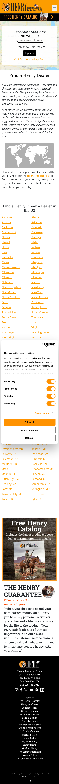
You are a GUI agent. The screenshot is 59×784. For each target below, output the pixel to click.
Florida (6, 237)
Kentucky (7, 257)
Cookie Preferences (30, 731)
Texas (5, 322)
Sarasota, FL (9, 489)
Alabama (7, 217)
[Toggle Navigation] (54, 8)
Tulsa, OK (7, 499)
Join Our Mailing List (29, 727)
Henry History (29, 741)
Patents (30, 697)
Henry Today (29, 738)
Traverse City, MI (11, 494)
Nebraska (7, 282)
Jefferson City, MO (12, 449)
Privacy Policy (29, 754)
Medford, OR (9, 464)
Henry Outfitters (29, 704)
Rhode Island (9, 312)
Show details (42, 413)
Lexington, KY (10, 459)
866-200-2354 (32, 681)
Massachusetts (11, 267)
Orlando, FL (8, 474)
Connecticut (9, 232)
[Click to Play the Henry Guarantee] (48, 592)
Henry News (29, 744)
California (7, 227)
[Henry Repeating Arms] (22, 6)
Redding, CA (9, 484)
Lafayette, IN (9, 454)
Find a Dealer (29, 717)
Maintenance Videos (30, 724)
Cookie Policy (29, 734)
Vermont (7, 327)
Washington (9, 332)
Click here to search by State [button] (29, 59)
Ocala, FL (7, 469)
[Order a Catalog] (29, 549)
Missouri (7, 277)
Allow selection (29, 430)
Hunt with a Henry (29, 714)
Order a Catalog (29, 710)
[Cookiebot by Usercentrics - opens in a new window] (42, 345)
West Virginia (9, 337)
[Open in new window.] (17, 690)
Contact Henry (29, 707)
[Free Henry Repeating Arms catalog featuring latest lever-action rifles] (29, 16)
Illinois (5, 247)
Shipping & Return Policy (29, 758)
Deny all (29, 438)
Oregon (6, 307)
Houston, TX (9, 444)
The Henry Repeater (29, 700)
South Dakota (10, 317)
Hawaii (6, 242)
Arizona (6, 222)
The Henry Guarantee (29, 751)
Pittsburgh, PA (10, 479)
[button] (53, 8)
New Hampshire (11, 287)
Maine (5, 262)
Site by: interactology (29, 776)
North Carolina (11, 297)
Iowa (4, 252)
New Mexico (9, 292)
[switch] (50, 388)
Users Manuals (30, 721)
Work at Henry (29, 748)
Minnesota (8, 272)
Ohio (5, 302)
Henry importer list (38, 175)
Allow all (29, 422)
